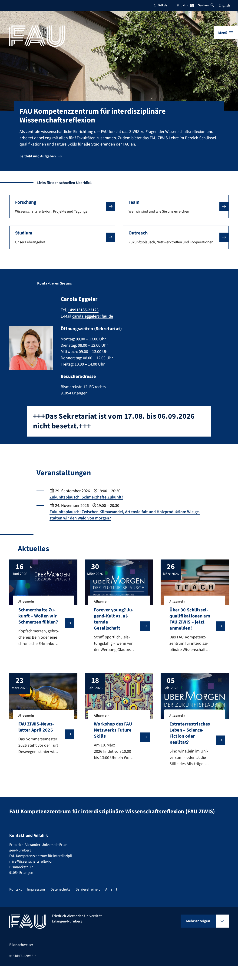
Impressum (36, 889)
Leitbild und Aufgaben (38, 156)
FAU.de (162, 5)
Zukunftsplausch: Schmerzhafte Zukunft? (86, 497)
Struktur (182, 5)
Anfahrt (111, 889)
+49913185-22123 (83, 310)
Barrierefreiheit (88, 889)
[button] (62, 206)
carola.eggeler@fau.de (92, 316)
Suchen (203, 5)
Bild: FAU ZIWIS (23, 956)
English (224, 5)
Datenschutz (60, 889)
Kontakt (15, 889)
